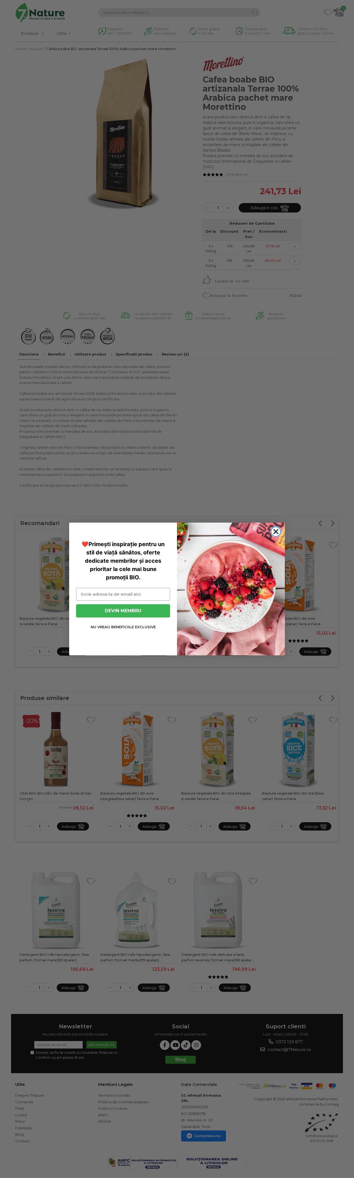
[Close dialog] (276, 531)
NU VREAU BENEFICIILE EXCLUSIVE (123, 627)
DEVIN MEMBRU (123, 610)
